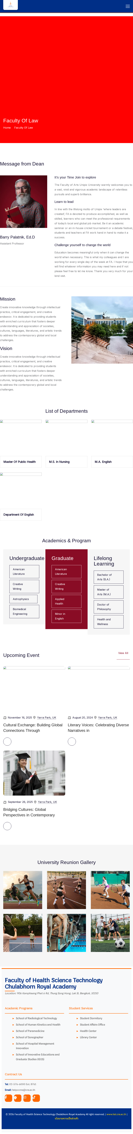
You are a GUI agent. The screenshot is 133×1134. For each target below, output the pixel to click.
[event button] (7, 742)
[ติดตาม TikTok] (36, 1098)
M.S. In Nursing (59, 461)
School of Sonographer (29, 1037)
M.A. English (103, 461)
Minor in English (60, 616)
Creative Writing (18, 586)
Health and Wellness (104, 622)
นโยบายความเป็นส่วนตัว (66, 1119)
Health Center (88, 1031)
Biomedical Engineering (20, 611)
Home (7, 127)
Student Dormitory (91, 1018)
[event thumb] (34, 688)
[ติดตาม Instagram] (27, 1098)
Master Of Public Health (19, 461)
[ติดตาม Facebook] (8, 1098)
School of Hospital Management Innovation (35, 1046)
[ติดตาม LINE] (17, 1098)
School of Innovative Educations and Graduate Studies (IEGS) (38, 1056)
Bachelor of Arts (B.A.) (104, 577)
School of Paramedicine (30, 1031)
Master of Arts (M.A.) (104, 592)
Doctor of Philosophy (104, 607)
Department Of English (18, 514)
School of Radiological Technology (36, 1018)
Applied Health (59, 601)
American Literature (19, 572)
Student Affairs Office (92, 1024)
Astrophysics (21, 599)
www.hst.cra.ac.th (116, 1114)
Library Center (88, 1037)
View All (123, 653)
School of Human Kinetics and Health (38, 1024)
